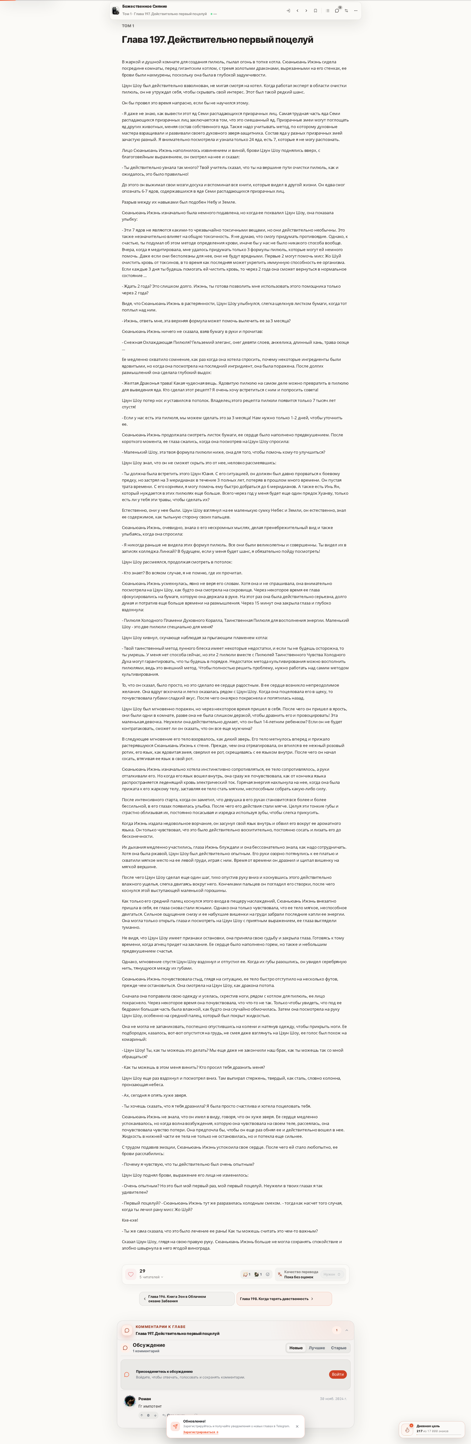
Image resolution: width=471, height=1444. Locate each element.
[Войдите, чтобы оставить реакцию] (267, 1274)
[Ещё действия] (355, 10)
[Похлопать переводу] (130, 1274)
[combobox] (332, 1274)
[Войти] (288, 11)
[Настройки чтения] (346, 11)
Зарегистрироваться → (201, 1432)
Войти (338, 1374)
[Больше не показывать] (297, 1426)
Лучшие (317, 1347)
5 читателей (149, 1277)
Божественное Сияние (144, 6)
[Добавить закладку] (315, 11)
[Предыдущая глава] (297, 10)
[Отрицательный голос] (155, 1415)
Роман (144, 1398)
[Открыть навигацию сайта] (115, 10)
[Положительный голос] (141, 1415)
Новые (296, 1347)
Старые (339, 1347)
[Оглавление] (327, 11)
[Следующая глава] (306, 10)
